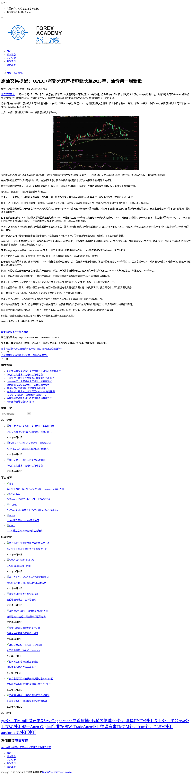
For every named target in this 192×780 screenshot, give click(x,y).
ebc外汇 (119, 720)
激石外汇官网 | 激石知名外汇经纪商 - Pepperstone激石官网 (35, 489)
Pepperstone (62, 720)
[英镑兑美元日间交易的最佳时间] (23, 628)
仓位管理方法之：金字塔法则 (21, 599)
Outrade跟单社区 (9, 747)
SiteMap (68, 772)
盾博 (85, 720)
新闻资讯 (11, 61)
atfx (92, 720)
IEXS (41, 720)
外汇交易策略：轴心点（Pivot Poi (23, 650)
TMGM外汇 (127, 726)
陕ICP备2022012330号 (53, 772)
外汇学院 (37, 747)
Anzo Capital (41, 726)
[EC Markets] (13, 494)
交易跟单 (11, 65)
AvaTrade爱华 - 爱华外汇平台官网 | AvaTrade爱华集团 (33, 510)
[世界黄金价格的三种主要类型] (22, 661)
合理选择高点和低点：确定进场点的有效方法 (29, 398)
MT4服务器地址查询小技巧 (20, 401)
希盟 (99, 720)
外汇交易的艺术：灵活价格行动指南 (25, 374)
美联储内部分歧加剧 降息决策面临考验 (26, 388)
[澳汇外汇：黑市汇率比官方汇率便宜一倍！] (29, 543)
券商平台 (11, 54)
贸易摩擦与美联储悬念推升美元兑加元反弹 (28, 385)
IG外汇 (21, 732)
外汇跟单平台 (8, 94)
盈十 (26, 726)
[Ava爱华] (12, 505)
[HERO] (11, 525)
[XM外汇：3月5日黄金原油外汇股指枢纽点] (29, 443)
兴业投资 (60, 726)
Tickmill (21, 720)
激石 (32, 720)
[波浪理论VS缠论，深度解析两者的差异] (27, 611)
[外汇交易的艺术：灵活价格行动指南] (26, 460)
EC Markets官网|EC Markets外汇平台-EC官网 (28, 499)
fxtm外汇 (145, 726)
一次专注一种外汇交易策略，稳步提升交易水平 (30, 378)
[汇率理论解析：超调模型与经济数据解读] (28, 695)
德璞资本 (108, 726)
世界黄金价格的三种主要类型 (21, 667)
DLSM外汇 (163, 726)
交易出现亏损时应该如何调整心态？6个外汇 (29, 684)
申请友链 (21, 741)
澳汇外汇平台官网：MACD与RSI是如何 (26, 583)
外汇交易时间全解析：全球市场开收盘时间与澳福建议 (34, 371)
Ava (49, 720)
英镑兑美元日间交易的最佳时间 (22, 633)
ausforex (8, 732)
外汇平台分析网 (25, 747)
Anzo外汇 (91, 726)
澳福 (130, 720)
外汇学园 (46, 747)
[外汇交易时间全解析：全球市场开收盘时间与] (30, 426)
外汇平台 (170, 720)
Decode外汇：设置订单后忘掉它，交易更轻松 (29, 381)
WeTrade (75, 726)
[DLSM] (11, 515)
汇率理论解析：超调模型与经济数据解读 (27, 701)
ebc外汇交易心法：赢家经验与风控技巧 (26, 395)
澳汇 (32, 732)
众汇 (158, 720)
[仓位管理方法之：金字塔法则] (22, 594)
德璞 (107, 720)
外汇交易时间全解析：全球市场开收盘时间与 (29, 432)
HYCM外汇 (144, 720)
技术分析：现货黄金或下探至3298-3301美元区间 (31, 391)
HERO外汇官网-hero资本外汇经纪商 (24, 530)
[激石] (10, 484)
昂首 (77, 720)
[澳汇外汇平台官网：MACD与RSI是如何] (28, 577)
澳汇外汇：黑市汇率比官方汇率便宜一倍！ (28, 549)
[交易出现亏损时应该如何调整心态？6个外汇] (30, 678)
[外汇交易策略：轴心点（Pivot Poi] (24, 645)
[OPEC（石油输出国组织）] (21, 560)
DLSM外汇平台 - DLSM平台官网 (23, 520)
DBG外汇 (13, 726)
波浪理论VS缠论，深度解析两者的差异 (26, 616)
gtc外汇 (7, 720)
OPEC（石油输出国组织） (20, 566)
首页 (9, 51)
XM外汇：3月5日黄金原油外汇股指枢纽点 (28, 449)
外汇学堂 (11, 58)
